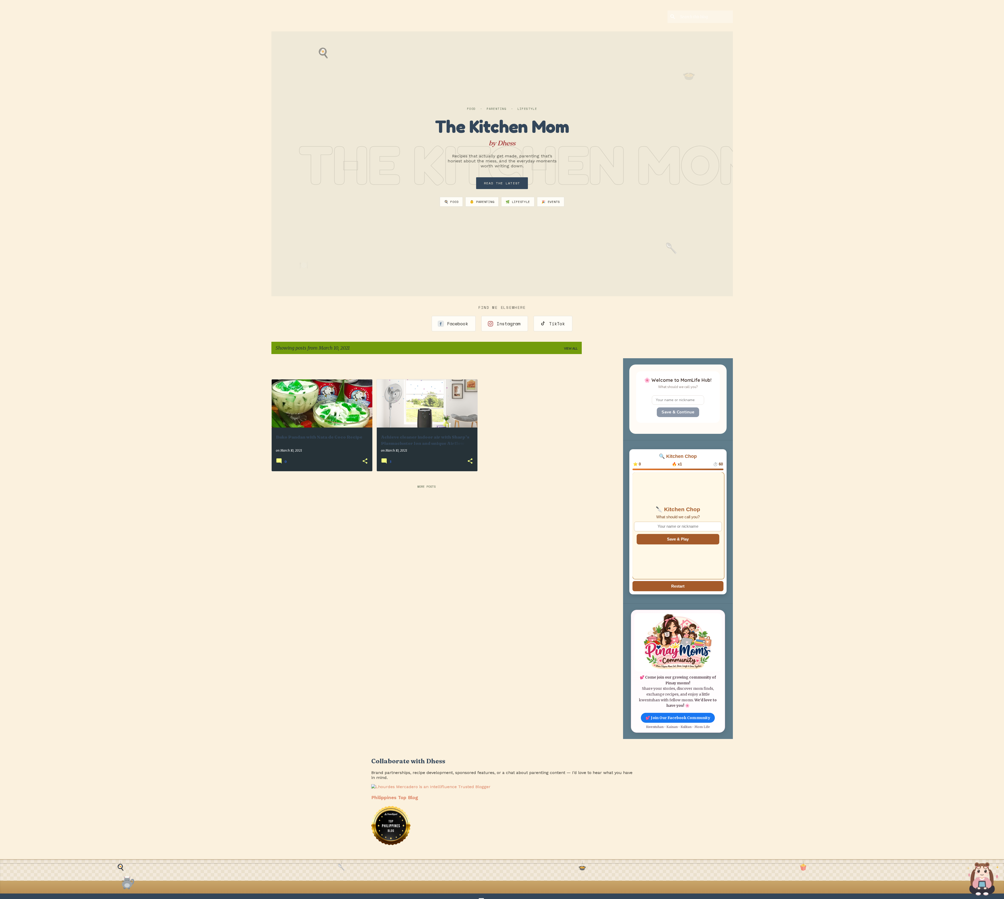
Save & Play (678, 539)
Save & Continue (677, 412)
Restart (677, 586)
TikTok (557, 323)
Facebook (457, 323)
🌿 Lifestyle (518, 202)
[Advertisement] (616, 366)
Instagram (508, 323)
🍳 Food (451, 202)
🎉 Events (550, 202)
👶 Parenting (482, 202)
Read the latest (502, 183)
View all (571, 348)
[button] (365, 461)
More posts (426, 486)
